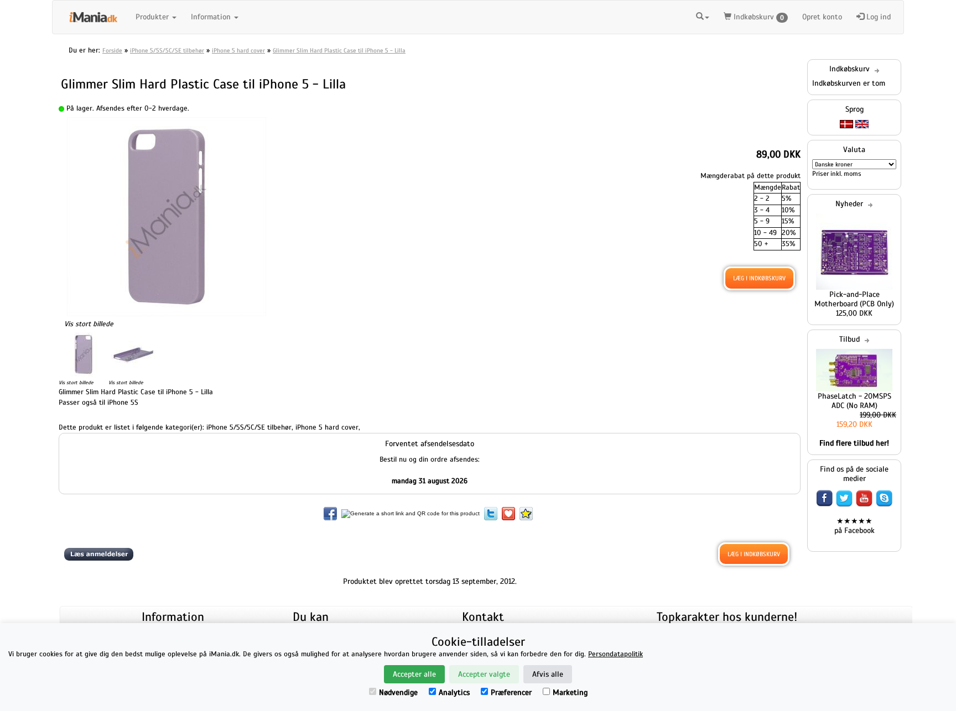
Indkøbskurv (757, 17)
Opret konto (822, 17)
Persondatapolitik (615, 654)
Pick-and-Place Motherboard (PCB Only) (854, 299)
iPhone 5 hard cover (238, 50)
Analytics (454, 692)
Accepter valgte (484, 674)
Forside (112, 50)
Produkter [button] (153, 17)
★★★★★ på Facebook (854, 525)
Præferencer (511, 692)
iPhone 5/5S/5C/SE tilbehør (167, 50)
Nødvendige (398, 692)
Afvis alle (547, 674)
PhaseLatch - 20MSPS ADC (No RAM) (854, 400)
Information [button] (212, 17)
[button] (703, 15)
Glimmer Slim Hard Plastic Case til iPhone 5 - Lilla (339, 50)
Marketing (570, 692)
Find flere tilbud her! (854, 443)
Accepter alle (414, 674)
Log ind (877, 17)
